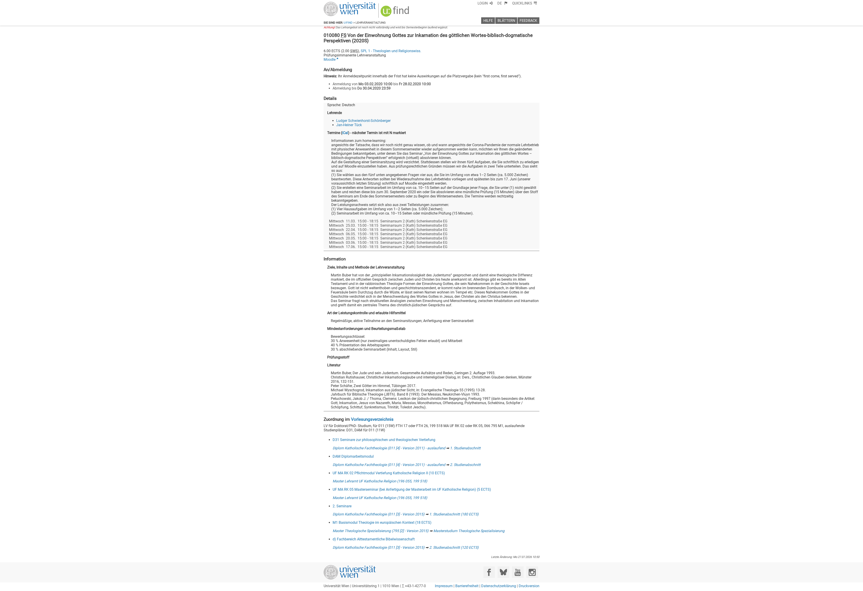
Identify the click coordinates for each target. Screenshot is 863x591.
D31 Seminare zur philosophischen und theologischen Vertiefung (384, 440)
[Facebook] (489, 572)
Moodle (330, 59)
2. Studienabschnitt (465, 465)
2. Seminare (342, 506)
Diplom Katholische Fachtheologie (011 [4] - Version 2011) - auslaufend (389, 448)
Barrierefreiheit (466, 586)
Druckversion (529, 586)
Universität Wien (339, 4)
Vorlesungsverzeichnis (372, 419)
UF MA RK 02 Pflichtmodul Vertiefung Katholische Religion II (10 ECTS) (389, 473)
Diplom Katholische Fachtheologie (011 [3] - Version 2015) (379, 514)
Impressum (444, 586)
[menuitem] (502, 3)
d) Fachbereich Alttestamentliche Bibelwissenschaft (374, 539)
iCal (345, 133)
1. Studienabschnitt (465, 448)
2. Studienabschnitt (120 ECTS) (454, 547)
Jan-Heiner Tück (349, 125)
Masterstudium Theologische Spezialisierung (469, 531)
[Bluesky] (503, 572)
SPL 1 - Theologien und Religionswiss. (391, 51)
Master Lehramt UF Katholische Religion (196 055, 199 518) (380, 481)
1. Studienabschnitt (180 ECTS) (454, 514)
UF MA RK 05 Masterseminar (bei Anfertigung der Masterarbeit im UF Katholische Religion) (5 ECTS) (412, 489)
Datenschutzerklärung (498, 586)
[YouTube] (517, 572)
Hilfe (488, 20)
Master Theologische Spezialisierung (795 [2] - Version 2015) (381, 531)
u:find (348, 22)
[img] (395, 13)
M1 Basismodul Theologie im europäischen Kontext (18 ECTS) (382, 522)
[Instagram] (532, 572)
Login (483, 3)
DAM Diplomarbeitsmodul (353, 456)
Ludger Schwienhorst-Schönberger (363, 121)
